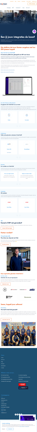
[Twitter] (17, 414)
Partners (19, 1)
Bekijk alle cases (5, 284)
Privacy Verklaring (22, 426)
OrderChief (11, 1)
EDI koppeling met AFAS (5, 377)
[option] (9, 117)
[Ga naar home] (3, 4)
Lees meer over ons (6, 319)
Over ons (2, 359)
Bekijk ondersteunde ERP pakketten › (7, 72)
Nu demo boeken (5, 244)
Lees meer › (9, 152)
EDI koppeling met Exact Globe (6, 379)
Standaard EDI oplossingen (6, 381)
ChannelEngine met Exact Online (24, 377)
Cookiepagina (27, 426)
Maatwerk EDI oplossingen (23, 381)
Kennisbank (23, 1)
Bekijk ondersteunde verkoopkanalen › (8, 69)
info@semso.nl (34, 1)
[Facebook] (15, 414)
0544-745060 (28, 1)
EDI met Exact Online (5, 375)
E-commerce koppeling (22, 375)
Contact (2, 367)
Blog (15, 1)
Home (2, 357)
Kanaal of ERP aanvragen (7, 228)
